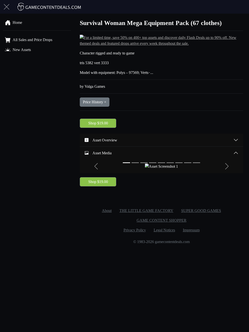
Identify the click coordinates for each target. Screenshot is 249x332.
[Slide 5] (161, 163)
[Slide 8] (187, 163)
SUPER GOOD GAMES (201, 211)
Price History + (94, 102)
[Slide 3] (144, 163)
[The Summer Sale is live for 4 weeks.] (161, 40)
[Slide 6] (170, 163)
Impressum (191, 230)
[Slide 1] (126, 163)
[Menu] (6, 7)
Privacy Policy (135, 230)
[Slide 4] (152, 163)
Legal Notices (164, 230)
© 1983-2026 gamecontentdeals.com (161, 242)
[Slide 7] (179, 163)
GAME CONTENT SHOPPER (162, 220)
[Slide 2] (135, 163)
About (107, 211)
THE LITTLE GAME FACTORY (146, 211)
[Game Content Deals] (49, 7)
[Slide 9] (196, 163)
